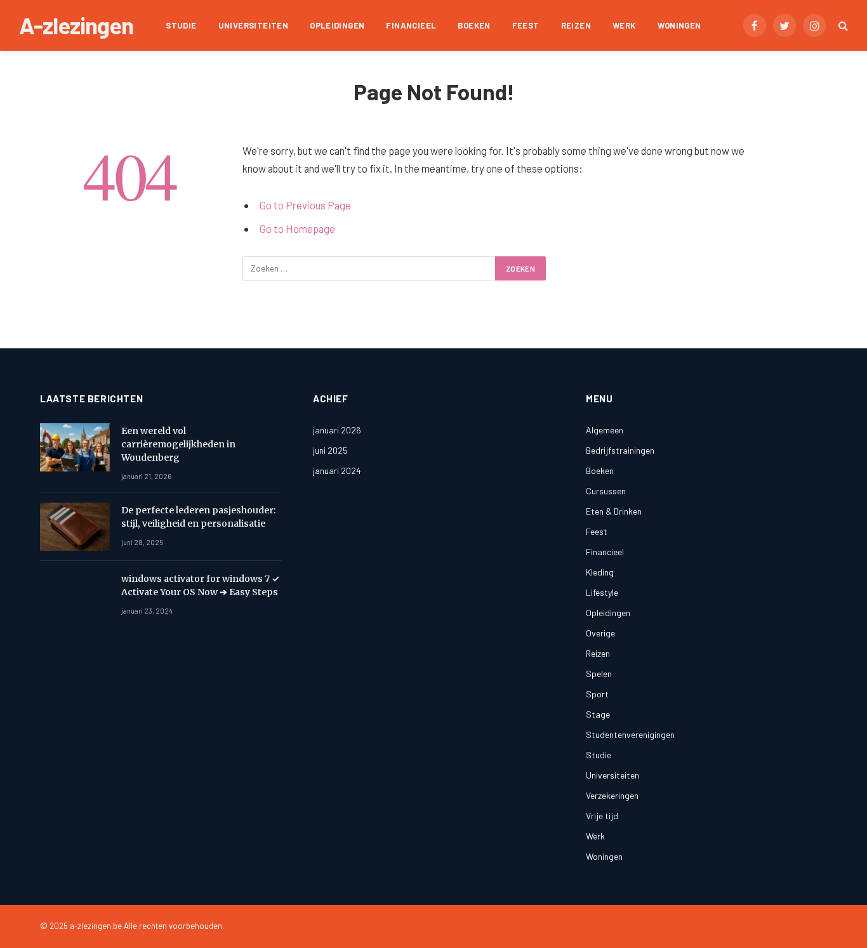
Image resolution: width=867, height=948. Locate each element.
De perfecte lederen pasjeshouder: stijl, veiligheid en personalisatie (198, 516)
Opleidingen (337, 25)
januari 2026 (337, 430)
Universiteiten (253, 25)
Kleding (600, 572)
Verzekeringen (612, 795)
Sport (597, 693)
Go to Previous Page (305, 205)
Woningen (679, 25)
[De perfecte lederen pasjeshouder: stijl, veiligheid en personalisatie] (75, 527)
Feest (525, 25)
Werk (624, 25)
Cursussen (606, 490)
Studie (181, 25)
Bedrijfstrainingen (620, 450)
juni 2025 (330, 450)
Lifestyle (602, 592)
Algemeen (604, 430)
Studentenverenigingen (630, 734)
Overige (600, 633)
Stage (598, 714)
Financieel (411, 25)
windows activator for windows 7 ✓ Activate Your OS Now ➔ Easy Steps (200, 585)
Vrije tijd (602, 815)
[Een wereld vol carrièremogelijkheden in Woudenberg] (75, 447)
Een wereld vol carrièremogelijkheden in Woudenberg (178, 444)
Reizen (576, 25)
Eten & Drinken (614, 511)
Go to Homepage (297, 228)
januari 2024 (337, 470)
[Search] (842, 25)
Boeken (474, 25)
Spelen (599, 673)
